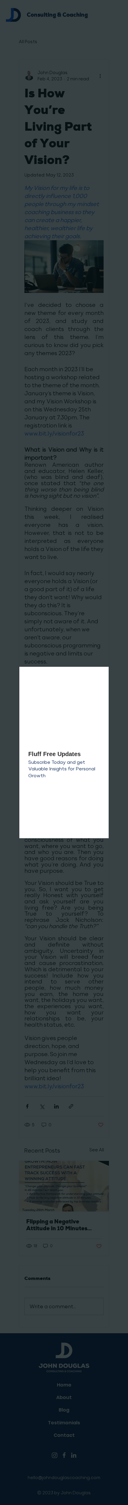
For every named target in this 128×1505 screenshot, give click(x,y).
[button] (98, 677)
